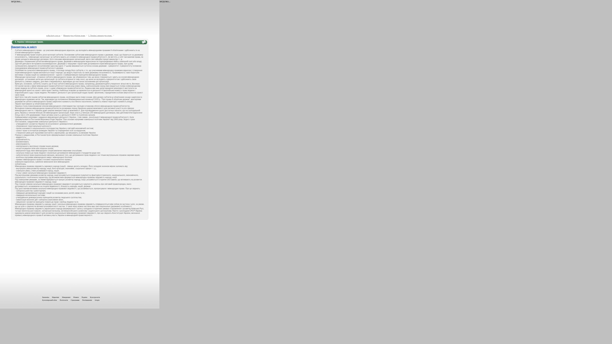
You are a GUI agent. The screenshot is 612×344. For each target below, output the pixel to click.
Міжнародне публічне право (74, 35)
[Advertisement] (79, 257)
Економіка (45, 297)
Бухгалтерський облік (49, 300)
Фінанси (76, 297)
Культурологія (95, 297)
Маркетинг (55, 297)
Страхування (75, 300)
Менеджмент (66, 297)
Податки (84, 297)
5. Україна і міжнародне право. (100, 35)
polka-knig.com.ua (53, 35)
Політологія (64, 300)
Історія (97, 300)
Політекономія (87, 300)
